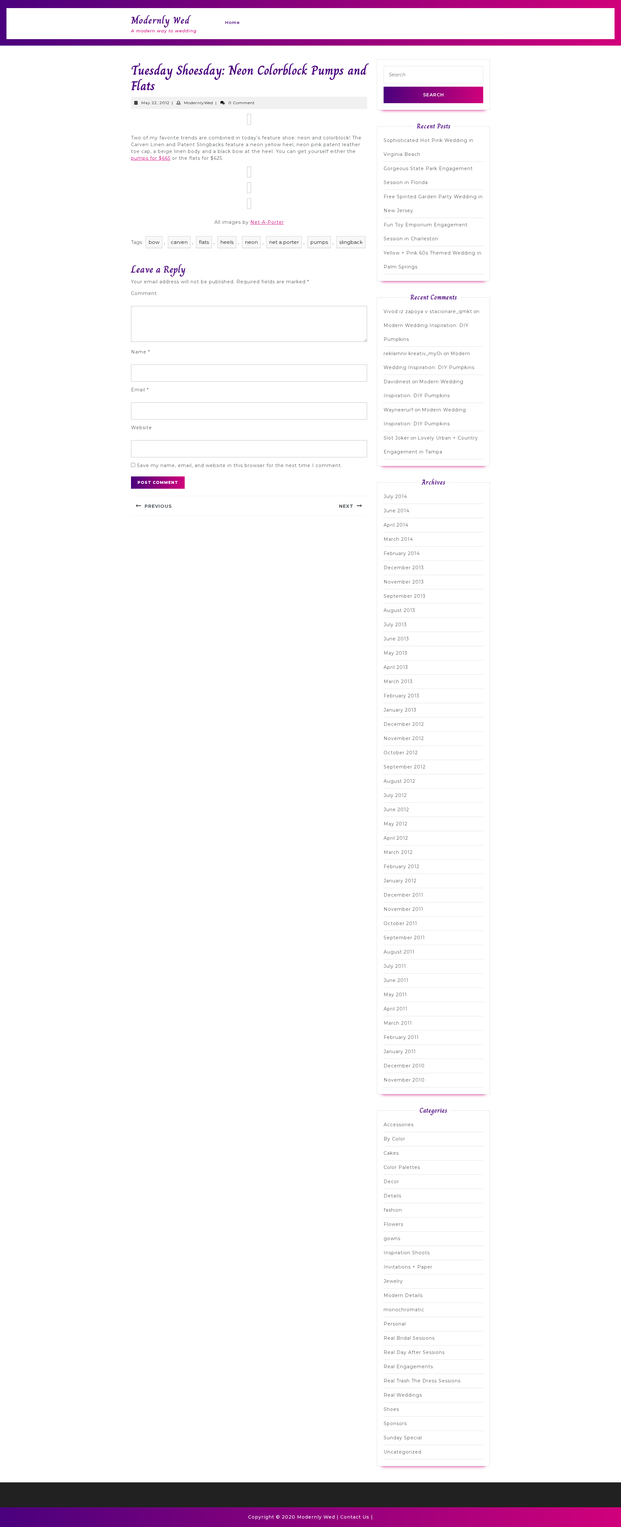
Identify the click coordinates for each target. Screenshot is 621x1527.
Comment (144, 293)
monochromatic (404, 1310)
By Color (394, 1139)
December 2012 (404, 724)
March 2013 (398, 681)
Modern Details (403, 1295)
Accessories (399, 1125)
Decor (391, 1181)
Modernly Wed (160, 20)
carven (179, 242)
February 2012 (401, 866)
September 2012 (405, 767)
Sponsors (395, 1423)
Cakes (391, 1153)
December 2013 (404, 568)
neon (251, 242)
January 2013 (400, 710)
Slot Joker (396, 438)
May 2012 (396, 824)
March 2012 (398, 852)
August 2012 (399, 781)
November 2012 (404, 738)
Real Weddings (403, 1395)
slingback (351, 242)
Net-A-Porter (267, 222)
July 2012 (395, 795)
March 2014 (398, 539)
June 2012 (396, 810)
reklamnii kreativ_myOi (413, 353)
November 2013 (404, 582)
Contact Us (354, 1517)
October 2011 (400, 923)
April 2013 (396, 667)
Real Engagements (408, 1366)
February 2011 (401, 1037)
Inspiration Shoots (407, 1253)
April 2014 (396, 525)
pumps (319, 242)
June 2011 (396, 980)
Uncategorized (402, 1452)
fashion (393, 1210)
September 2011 (404, 938)
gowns (392, 1238)
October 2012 (401, 753)
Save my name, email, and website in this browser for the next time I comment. (239, 465)
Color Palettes (402, 1167)
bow (153, 242)
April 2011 (396, 1009)
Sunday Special (403, 1438)
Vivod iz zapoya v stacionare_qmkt (428, 311)
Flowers (393, 1224)
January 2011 (400, 1051)
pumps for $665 (150, 158)
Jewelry (393, 1281)
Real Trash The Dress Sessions (422, 1381)
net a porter (284, 242)
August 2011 (399, 952)
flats (204, 242)
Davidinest (397, 382)
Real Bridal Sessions (409, 1338)
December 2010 (404, 1066)
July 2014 (395, 496)
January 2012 (400, 881)
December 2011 (403, 895)
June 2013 (396, 639)
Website (141, 428)
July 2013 (395, 624)
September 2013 (405, 596)
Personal (395, 1324)
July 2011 (395, 966)
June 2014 (396, 511)
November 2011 (403, 909)
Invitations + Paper (408, 1267)
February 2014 (402, 553)
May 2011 (395, 995)
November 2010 (404, 1080)
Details (392, 1196)
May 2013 (396, 653)
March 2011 (398, 1023)
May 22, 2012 (155, 102)
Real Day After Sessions (414, 1352)
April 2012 (396, 838)
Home (232, 22)
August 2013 (399, 610)
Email (140, 390)
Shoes (391, 1409)
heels (227, 242)
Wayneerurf (398, 410)
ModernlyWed (198, 102)
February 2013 (401, 696)
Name (140, 352)
